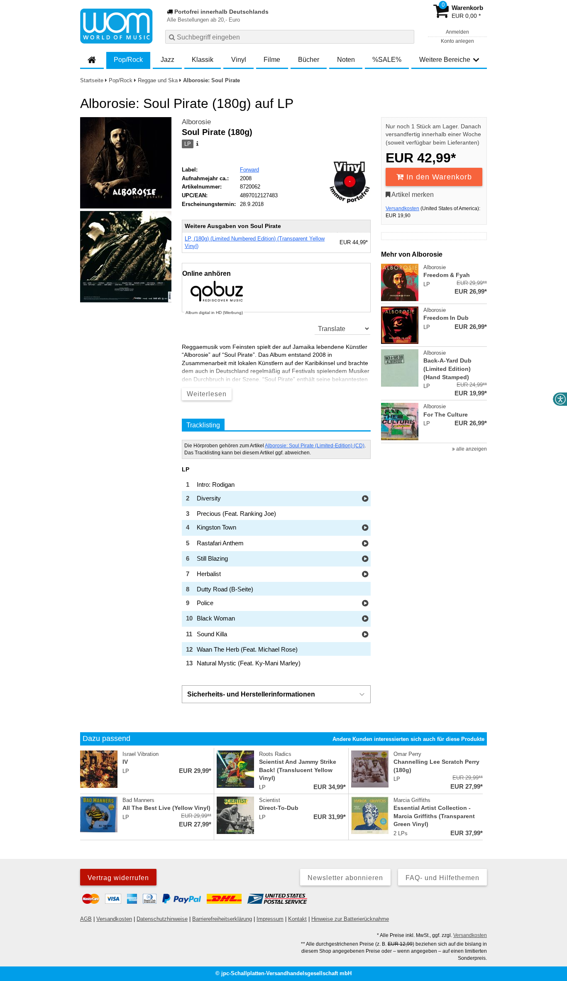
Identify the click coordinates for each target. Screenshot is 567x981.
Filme (272, 59)
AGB (86, 919)
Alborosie (196, 122)
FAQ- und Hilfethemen (442, 877)
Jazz (167, 59)
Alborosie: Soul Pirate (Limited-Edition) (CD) (314, 446)
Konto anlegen (457, 41)
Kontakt (297, 919)
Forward (249, 170)
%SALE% (386, 59)
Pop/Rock (128, 59)
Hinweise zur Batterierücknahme (350, 919)
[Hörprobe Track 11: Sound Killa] (365, 635)
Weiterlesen (207, 393)
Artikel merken (412, 194)
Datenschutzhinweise (162, 919)
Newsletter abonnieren (345, 877)
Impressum (270, 919)
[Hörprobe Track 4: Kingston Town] (365, 528)
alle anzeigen (471, 449)
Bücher (308, 59)
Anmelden (457, 32)
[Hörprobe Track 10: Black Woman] (365, 619)
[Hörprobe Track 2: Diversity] (365, 499)
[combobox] (289, 37)
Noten (346, 59)
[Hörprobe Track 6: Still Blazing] (365, 559)
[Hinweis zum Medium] (196, 144)
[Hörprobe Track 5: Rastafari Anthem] (365, 544)
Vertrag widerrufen (118, 877)
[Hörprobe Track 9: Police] (365, 603)
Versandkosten (402, 208)
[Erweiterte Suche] (407, 36)
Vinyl (238, 59)
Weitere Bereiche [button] (444, 59)
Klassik (202, 59)
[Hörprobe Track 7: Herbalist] (365, 574)
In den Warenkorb (438, 177)
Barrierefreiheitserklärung (222, 919)
